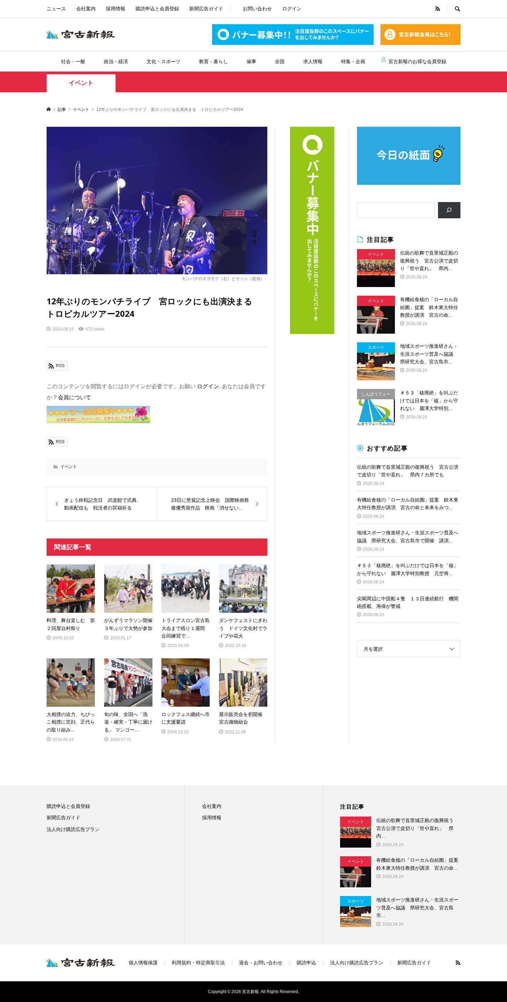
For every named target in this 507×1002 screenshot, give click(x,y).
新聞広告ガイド (206, 8)
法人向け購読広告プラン (73, 829)
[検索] (449, 210)
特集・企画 (353, 61)
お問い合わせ (257, 8)
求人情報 (312, 61)
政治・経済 (116, 61)
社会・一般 (73, 61)
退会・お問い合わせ (260, 962)
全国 (280, 61)
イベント (81, 82)
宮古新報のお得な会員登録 (417, 61)
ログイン (291, 8)
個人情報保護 (143, 962)
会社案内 (86, 8)
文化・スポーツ (163, 61)
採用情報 (115, 8)
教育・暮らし (213, 61)
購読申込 (306, 962)
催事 (251, 61)
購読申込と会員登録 (157, 8)
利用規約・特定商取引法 (198, 962)
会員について (74, 397)
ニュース (56, 8)
